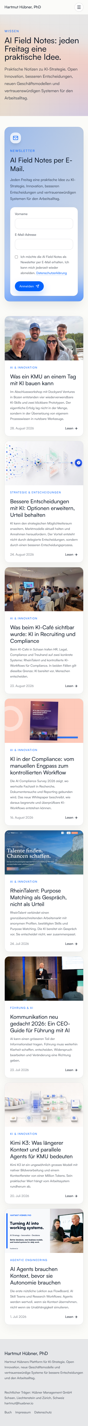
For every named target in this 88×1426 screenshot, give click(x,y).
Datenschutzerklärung (51, 273)
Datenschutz (43, 1412)
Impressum (23, 1412)
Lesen (69, 428)
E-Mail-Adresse (25, 235)
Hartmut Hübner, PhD (23, 7)
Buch (8, 1412)
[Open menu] (78, 7)
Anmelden (26, 286)
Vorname (21, 214)
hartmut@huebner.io (19, 1403)
